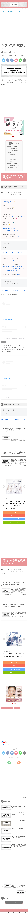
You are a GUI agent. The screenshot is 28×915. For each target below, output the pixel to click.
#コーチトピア (18, 268)
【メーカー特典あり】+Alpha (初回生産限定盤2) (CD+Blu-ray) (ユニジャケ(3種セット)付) (14, 656)
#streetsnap (17, 266)
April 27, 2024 (20, 274)
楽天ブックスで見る (14, 522)
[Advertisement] (14, 27)
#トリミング (16, 228)
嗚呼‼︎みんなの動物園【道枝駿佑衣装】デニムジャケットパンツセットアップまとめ (13, 166)
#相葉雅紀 (5, 228)
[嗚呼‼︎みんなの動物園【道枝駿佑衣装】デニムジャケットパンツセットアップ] (12, 60)
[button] (25, 429)
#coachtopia (6, 266)
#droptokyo (11, 266)
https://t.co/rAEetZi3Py (8, 260)
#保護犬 (10, 228)
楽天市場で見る (14, 515)
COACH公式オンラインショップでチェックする (13, 252)
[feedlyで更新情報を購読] (9, 762)
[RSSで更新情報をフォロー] (19, 762)
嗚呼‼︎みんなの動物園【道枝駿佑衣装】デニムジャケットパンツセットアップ (13, 149)
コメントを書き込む (14, 902)
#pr (23, 268)
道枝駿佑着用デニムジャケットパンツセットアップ (13, 156)
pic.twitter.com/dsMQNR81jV (10, 270)
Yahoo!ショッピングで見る (14, 518)
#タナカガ (12, 268)
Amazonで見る (14, 512)
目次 (13, 143)
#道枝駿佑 (22, 216)
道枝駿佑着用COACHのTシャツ (14, 160)
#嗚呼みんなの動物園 (8, 202)
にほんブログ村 (5, 744)
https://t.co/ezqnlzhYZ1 (8, 210)
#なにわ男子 (15, 216)
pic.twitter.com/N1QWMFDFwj (10, 230)
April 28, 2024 (17, 236)
